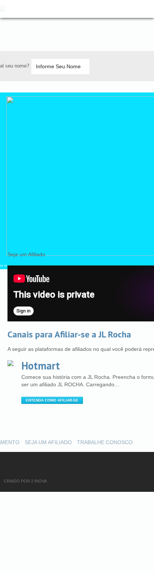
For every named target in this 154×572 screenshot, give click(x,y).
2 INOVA (39, 481)
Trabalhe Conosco (105, 442)
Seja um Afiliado (48, 442)
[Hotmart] (10, 363)
